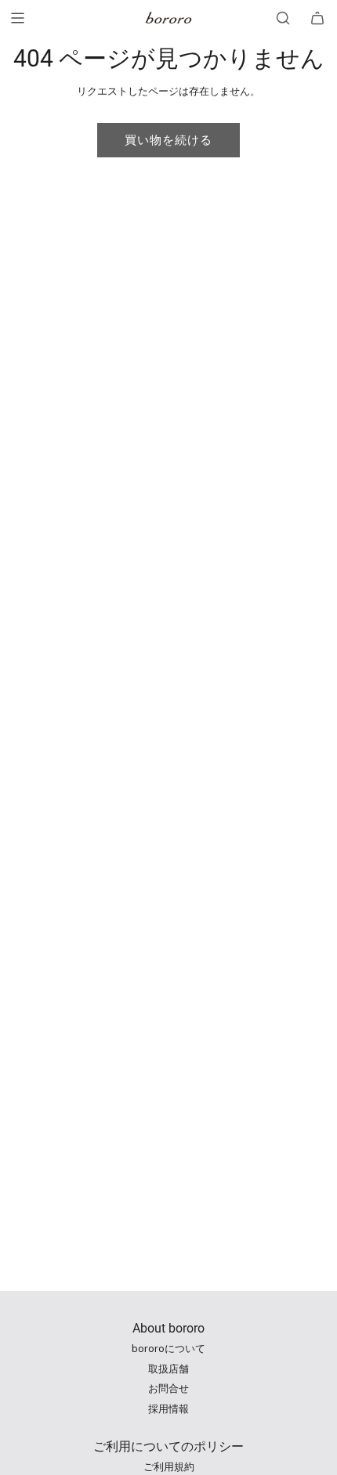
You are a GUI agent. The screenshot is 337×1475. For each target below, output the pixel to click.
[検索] (283, 18)
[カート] (317, 18)
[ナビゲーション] (17, 18)
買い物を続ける (168, 140)
